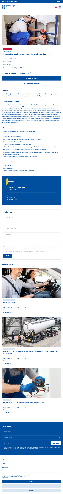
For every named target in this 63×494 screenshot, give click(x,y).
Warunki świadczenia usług (42, 251)
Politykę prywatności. (48, 248)
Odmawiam (32, 486)
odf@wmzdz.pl (13, 199)
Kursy (5, 12)
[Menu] (59, 7)
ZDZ (2, 12)
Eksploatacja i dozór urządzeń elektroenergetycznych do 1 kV (23, 402)
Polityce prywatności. (9, 248)
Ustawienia (31, 490)
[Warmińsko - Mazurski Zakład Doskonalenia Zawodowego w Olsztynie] (7, 7)
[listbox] (31, 432)
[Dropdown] (56, 7)
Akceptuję (31, 481)
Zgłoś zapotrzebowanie (31, 78)
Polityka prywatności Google (32, 251)
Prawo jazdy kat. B (9, 302)
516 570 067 (12, 197)
